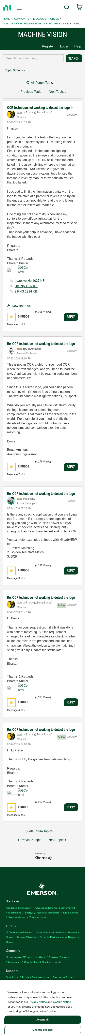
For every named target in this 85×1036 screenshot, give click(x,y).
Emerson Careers (59, 957)
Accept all (42, 1019)
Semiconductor (17, 917)
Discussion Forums (46, 18)
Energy (29, 912)
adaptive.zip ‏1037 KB (30, 280)
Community (21, 18)
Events (57, 962)
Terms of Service (26, 937)
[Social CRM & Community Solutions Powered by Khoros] (43, 856)
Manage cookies (42, 1029)
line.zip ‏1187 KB (26, 286)
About (41, 957)
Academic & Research (18, 908)
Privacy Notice (38, 1002)
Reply (71, 317)
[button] (11, 317)
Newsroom (14, 962)
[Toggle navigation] (20, 8)
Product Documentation (35, 977)
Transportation (37, 917)
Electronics (14, 912)
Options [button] (71, 114)
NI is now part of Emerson (20, 957)
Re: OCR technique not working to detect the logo (41, 344)
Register (48, 46)
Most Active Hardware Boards (24, 23)
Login (64, 46)
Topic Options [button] (14, 70)
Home (6, 18)
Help (77, 46)
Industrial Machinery (48, 912)
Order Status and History (50, 932)
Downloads (12, 977)
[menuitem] (67, 8)
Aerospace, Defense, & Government (55, 908)
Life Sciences (70, 912)
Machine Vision (59, 23)
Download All (21, 306)
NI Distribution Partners (19, 932)
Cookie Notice (62, 1002)
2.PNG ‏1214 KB (26, 291)
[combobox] (33, 58)
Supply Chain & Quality (37, 962)
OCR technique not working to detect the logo (39, 107)
